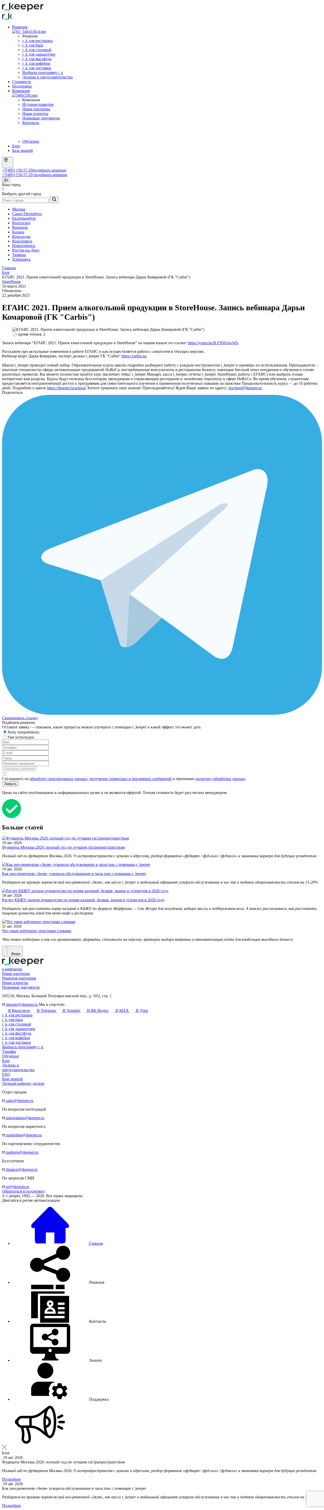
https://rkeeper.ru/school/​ (66, 388)
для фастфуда (16, 1033)
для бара (12, 1019)
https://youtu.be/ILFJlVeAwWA (213, 343)
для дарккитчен (18, 1029)
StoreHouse (11, 281)
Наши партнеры (36, 109)
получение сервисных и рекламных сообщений (130, 779)
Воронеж (20, 227)
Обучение (30, 141)
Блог (16, 146)
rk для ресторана (37, 40)
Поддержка (22, 86)
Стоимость (21, 81)
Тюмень (19, 255)
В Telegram (46, 1010)
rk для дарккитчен (38, 54)
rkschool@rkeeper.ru (245, 388)
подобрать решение (49, 170)
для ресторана (17, 1015)
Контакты (30, 122)
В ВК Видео (97, 1010)
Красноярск (22, 241)
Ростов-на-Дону (26, 250)
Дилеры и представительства (47, 77)
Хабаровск (21, 259)
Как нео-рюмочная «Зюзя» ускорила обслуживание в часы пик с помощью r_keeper (74, 873)
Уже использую (21, 737)
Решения (19, 27)
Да (6, 180)
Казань (18, 232)
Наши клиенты (35, 113)
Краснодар (21, 236)
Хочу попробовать (23, 732)
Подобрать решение (19, 769)
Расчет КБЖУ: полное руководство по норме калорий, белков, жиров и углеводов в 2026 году (83, 900)
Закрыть (10, 784)
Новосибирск (23, 245)
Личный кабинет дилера (23, 1083)
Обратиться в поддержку (23, 1191)
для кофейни (16, 1038)
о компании (12, 969)
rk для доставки (36, 68)
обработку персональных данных (58, 779)
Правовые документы (41, 118)
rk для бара (32, 45)
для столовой (16, 1024)
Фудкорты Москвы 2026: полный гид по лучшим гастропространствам (63, 847)
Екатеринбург (24, 218)
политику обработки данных (220, 779)
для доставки (16, 1042)
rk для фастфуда (36, 59)
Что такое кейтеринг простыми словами (36, 931)
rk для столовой (36, 50)
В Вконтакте (19, 1010)
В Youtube (71, 1010)
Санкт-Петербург (27, 214)
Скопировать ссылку (20, 718)
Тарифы (9, 1051)
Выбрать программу (42, 72)
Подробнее (11, 1479)
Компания (21, 91)
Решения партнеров (19, 978)
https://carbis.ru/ (134, 356)
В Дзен (141, 1010)
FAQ (6, 1074)
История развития (37, 104)
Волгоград (21, 223)
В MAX (122, 1010)
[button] (58, 1282)
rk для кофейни (36, 63)
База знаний (22, 150)
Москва (18, 209)
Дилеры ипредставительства (18, 1067)
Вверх (15, 954)
